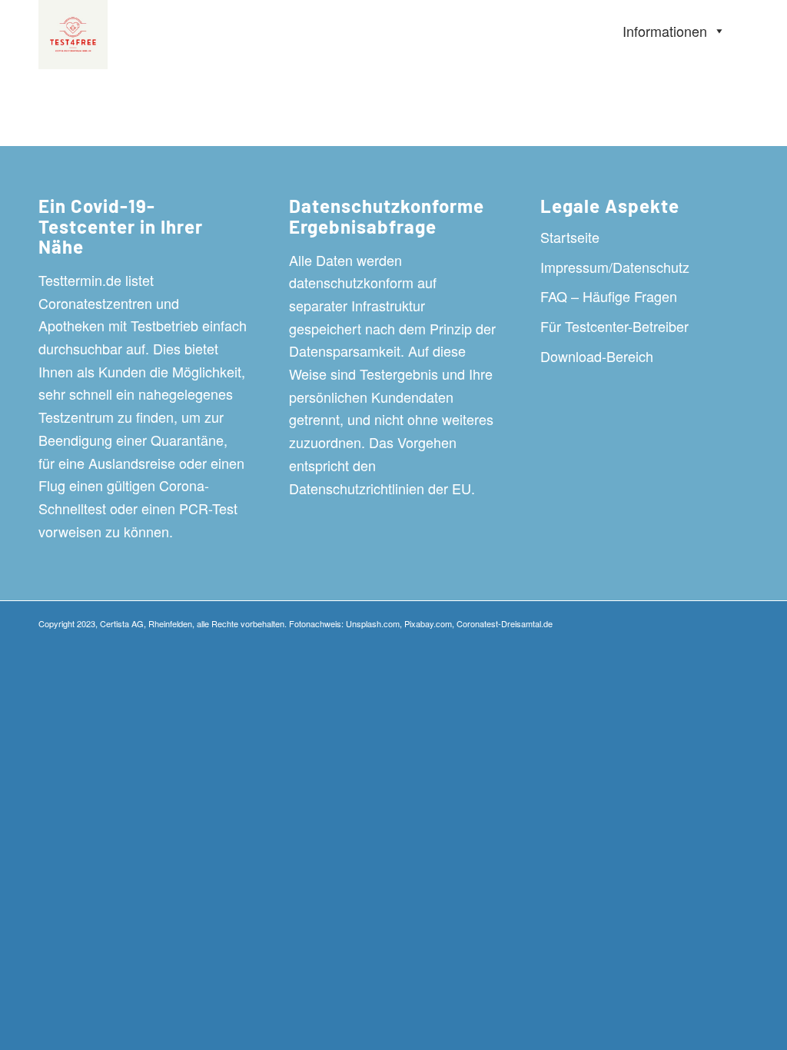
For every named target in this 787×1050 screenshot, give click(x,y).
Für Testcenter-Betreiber (614, 326)
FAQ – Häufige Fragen (608, 296)
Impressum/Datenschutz (614, 267)
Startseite (569, 237)
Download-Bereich (596, 356)
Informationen (665, 31)
